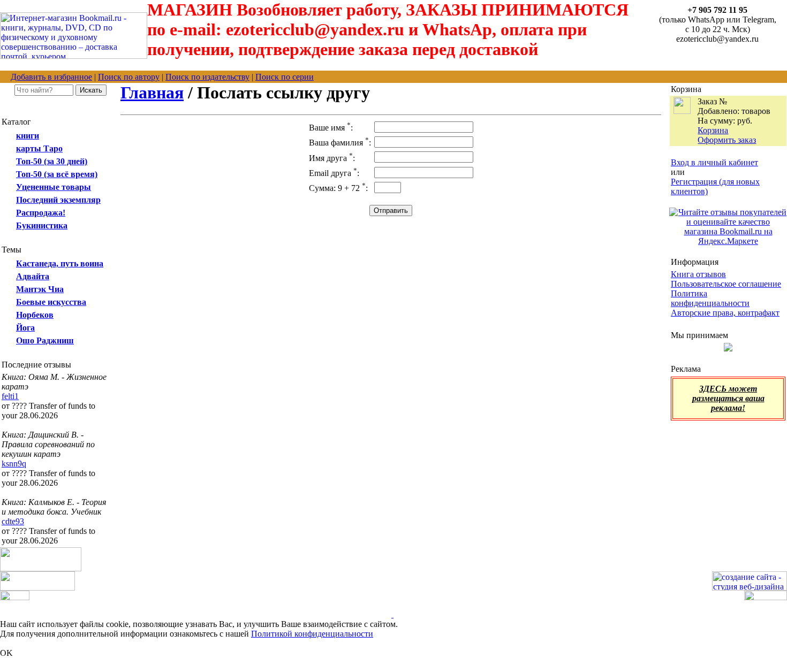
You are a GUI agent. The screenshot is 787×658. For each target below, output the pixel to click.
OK (6, 652)
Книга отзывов (698, 274)
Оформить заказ (727, 139)
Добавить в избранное (51, 76)
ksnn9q (14, 463)
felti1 (10, 396)
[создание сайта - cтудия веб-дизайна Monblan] (749, 587)
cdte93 (13, 521)
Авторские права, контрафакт (725, 312)
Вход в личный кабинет (714, 162)
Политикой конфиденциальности (312, 633)
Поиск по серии (284, 76)
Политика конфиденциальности (710, 298)
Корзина (713, 130)
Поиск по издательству (207, 76)
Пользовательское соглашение (726, 283)
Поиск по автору (129, 76)
